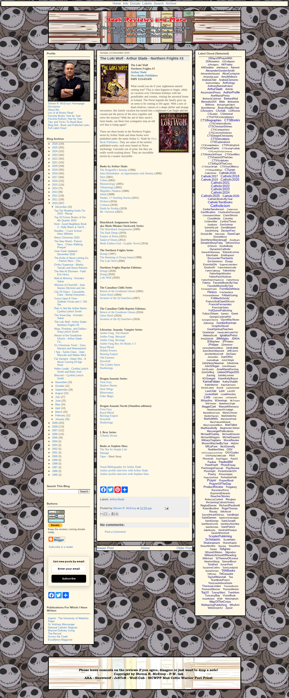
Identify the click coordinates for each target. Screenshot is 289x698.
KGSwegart (208, 378)
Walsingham (231, 598)
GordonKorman (226, 323)
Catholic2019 (209, 179)
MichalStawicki (231, 437)
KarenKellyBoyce (228, 378)
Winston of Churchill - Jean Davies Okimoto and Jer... (70, 286)
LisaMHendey (228, 394)
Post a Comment (115, 531)
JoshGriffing (207, 372)
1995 (55, 474)
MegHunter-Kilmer (230, 428)
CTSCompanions (220, 129)
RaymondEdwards (220, 493)
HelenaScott (210, 335)
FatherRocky (232, 280)
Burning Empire (109, 354)
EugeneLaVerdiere (228, 264)
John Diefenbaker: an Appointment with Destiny (127, 173)
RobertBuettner (211, 508)
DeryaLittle (206, 234)
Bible (222, 101)
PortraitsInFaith (229, 477)
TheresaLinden (211, 586)
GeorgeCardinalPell (220, 316)
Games (225, 313)
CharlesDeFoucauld (229, 212)
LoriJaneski (231, 397)
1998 (55, 463)
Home (117, 3)
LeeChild (210, 391)
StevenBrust (229, 561)
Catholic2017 (209, 176)
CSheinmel (226, 113)
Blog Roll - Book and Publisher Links (69, 125)
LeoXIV (231, 391)
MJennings (221, 400)
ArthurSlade (117, 499)
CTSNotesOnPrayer (211, 154)
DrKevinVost (233, 242)
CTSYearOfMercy (229, 166)
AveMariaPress (220, 95)
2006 (55, 434)
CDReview (234, 110)
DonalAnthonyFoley (212, 242)
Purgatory (231, 487)
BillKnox (209, 104)
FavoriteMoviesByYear (220, 285)
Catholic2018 (230, 176)
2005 (55, 437)
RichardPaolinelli (229, 505)
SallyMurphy (209, 530)
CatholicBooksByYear (220, 199)
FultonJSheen (210, 313)
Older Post (184, 548)
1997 (55, 467)
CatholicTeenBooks (220, 202)
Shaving (222, 546)
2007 (55, 430)
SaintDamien (209, 517)
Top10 (205, 592)
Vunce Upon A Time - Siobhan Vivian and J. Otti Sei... (70, 301)
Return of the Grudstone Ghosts (117, 291)
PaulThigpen (222, 459)
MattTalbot (231, 424)
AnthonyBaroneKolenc (220, 86)
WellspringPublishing (214, 604)
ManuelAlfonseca (228, 406)
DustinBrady (226, 246)
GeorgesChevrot (210, 320)
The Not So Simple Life (113, 449)
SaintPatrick (228, 526)
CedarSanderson (213, 209)
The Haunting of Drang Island (116, 257)
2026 (55, 143)
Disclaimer (54, 106)
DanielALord (211, 227)
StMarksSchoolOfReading (220, 555)
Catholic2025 (210, 196)
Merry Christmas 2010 (66, 237)
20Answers (212, 61)
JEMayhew (213, 341)
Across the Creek (58, 636)
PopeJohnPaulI (211, 477)
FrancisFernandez (220, 304)
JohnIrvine (232, 363)
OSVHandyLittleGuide (215, 455)
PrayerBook (226, 480)
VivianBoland (208, 599)
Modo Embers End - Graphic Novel (120, 243)
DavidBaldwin (228, 227)
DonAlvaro (235, 240)
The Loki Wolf (108, 260)
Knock (220, 387)
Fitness (212, 292)
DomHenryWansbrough (214, 239)
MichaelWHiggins (210, 437)
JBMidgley (222, 338)
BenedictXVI (208, 101)
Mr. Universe (107, 211)
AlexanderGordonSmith (220, 70)
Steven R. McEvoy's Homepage (66, 103)
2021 (55, 162)
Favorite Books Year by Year (64, 115)
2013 (55, 191)
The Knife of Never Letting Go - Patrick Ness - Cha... (71, 260)
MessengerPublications (220, 431)
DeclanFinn (228, 230)
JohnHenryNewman (213, 363)
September (61, 389)
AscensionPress (211, 92)
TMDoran (211, 574)
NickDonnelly (227, 446)
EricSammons (215, 261)
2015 (55, 184)
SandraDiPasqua (227, 530)
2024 (55, 151)
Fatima (206, 282)
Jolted (103, 194)
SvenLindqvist (230, 567)
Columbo (228, 218)
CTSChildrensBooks (220, 123)
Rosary (213, 511)
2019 (55, 169)
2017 (55, 177)
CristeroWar (210, 221)
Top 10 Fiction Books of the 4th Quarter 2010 (70, 219)
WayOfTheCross (220, 601)
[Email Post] (166, 508)
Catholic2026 (231, 196)
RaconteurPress (220, 490)
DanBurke (212, 224)
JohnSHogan (212, 366)
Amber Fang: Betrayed (112, 336)
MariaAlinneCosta (211, 413)
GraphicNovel (220, 325)
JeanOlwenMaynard (213, 350)
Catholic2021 (220, 182)
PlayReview (232, 468)
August (59, 393)
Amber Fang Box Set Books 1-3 (118, 343)
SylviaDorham (212, 571)
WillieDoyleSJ (215, 608)
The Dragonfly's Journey (113, 169)
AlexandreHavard (210, 73)
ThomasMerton (231, 589)
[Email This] (102, 514)
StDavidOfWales (213, 552)
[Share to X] (109, 514)
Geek (234, 313)
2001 (55, 452)
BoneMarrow (208, 108)
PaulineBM (226, 461)
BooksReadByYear (228, 107)
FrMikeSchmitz (220, 298)
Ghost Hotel (106, 294)
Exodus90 (209, 267)
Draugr (104, 253)
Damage (104, 453)
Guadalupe (208, 332)
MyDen (235, 443)
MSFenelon (210, 403)
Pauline (212, 462)
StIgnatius (230, 552)
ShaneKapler (230, 543)
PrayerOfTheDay (220, 483)
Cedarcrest (232, 209)
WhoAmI (234, 604)
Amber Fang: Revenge (112, 340)
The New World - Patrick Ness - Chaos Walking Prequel (68, 244)
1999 (55, 460)
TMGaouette (226, 573)
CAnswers (207, 110)
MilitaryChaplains (211, 440)
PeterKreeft (211, 464)
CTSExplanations (220, 142)
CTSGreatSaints (210, 148)
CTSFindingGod (230, 145)
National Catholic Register (62, 627)
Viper (103, 456)
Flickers (104, 201)
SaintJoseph (228, 520)
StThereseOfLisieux (227, 558)
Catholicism (220, 206)
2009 (55, 422)
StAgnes (225, 549)
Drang (103, 274)
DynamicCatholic (220, 249)
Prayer (211, 480)
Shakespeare (211, 542)
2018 (55, 173)
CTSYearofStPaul (213, 170)
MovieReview (231, 440)
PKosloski (208, 458)
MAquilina (206, 400)
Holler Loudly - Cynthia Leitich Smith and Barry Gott (71, 370)
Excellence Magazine (60, 639)
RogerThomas (230, 508)
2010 (55, 203)
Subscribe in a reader (61, 546)
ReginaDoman (208, 505)
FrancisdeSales (220, 307)
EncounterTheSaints (220, 258)
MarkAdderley (228, 416)
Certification (208, 212)
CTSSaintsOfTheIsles (220, 157)
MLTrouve (235, 400)
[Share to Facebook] (113, 514)
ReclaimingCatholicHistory (220, 502)
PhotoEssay (228, 464)
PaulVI (234, 458)
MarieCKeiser (230, 412)
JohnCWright (228, 360)
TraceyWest (218, 592)
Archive (171, 3)
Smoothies (234, 546)
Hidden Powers (108, 350)
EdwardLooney (231, 252)
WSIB (219, 599)
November (61, 382)
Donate (135, 3)
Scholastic (213, 539)
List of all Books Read (60, 112)
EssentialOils (210, 264)
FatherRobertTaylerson (213, 280)
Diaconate (220, 234)
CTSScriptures (220, 160)
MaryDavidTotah (229, 419)
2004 (55, 441)
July (58, 396)
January (60, 419)
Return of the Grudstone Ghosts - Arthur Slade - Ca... (68, 338)
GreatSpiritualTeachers (220, 329)
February (60, 415)
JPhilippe (213, 344)
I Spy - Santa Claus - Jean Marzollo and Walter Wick (70, 353)
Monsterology (107, 183)
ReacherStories (220, 496)
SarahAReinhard (220, 533)
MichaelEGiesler (231, 434)
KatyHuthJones (228, 385)
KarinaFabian (211, 381)
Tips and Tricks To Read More (65, 121)
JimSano (231, 353)
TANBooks (228, 570)
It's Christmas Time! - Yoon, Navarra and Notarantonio (70, 347)
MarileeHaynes (211, 416)
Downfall (105, 361)
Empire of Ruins (109, 236)
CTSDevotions (220, 139)
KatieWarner (211, 384)
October (60, 385)
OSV (229, 449)
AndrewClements (228, 79)
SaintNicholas (211, 527)
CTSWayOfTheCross (220, 163)
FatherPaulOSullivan (220, 276)
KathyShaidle (230, 381)
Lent (222, 391)
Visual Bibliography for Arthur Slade (120, 466)
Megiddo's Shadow (110, 190)
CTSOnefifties (232, 154)
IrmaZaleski (207, 338)
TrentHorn (233, 592)
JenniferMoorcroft (213, 354)
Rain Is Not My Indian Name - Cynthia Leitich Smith (71, 310)
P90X (232, 455)
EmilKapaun (227, 255)
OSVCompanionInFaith (212, 453)
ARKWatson (222, 67)
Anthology (229, 82)
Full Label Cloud (57, 128)
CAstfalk (221, 110)
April (58, 408)
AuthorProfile (231, 92)
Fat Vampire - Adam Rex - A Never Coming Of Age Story (70, 361)
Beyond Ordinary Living (61, 630)
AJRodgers (213, 64)
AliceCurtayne (231, 73)
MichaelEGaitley (210, 434)
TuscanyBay (212, 595)
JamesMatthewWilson (212, 348)
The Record (54, 633)
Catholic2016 (227, 173)
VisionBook (229, 595)
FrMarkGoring (229, 295)
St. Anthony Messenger (61, 624)
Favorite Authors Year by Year (65, 118)
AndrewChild (209, 79)
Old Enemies (107, 357)
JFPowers (228, 341)
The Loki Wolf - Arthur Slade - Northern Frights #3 (71, 323)
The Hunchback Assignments (116, 229)
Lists (207, 397)
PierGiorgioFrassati (212, 468)
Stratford (213, 564)
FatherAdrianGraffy (227, 267)
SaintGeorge (212, 521)
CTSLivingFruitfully (231, 148)
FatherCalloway (212, 270)
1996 (55, 471)
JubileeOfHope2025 (228, 372)
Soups (213, 549)
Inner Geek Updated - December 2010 (66, 253)
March (59, 411)
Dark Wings (106, 389)
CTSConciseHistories (220, 133)
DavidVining (211, 230)
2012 (55, 195)
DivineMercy (220, 236)
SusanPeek (226, 564)
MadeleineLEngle (227, 403)
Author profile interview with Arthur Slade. (124, 470)
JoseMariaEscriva (227, 369)
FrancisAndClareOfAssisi (220, 301)
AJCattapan (228, 61)
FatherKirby (229, 270)
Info (125, 3)
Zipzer (229, 607)
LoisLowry (218, 397)
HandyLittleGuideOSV (227, 332)
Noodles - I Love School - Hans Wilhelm (68, 232)
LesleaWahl (211, 394)
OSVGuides (232, 452)
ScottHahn (229, 539)
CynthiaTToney (228, 221)
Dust (102, 177)
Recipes (231, 499)
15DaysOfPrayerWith (220, 58)
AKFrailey (227, 64)
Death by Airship (109, 208)
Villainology (107, 187)
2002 (55, 448)
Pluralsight (209, 471)
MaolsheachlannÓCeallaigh (220, 409)
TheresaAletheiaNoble (220, 583)
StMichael (207, 558)
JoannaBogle (212, 360)
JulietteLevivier (226, 375)
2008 (55, 426)
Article (229, 89)
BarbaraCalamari (212, 98)
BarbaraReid (231, 98)
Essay (229, 261)
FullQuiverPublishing (220, 310)
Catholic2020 (230, 179)
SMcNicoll (225, 511)
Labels (147, 3)
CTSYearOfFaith (209, 167)
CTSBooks (232, 120)
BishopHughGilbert (226, 105)
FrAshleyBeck (226, 292)
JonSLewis (208, 369)
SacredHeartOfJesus (213, 514)
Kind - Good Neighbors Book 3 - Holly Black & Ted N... (70, 226)
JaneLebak (232, 347)
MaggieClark (209, 406)
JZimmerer (227, 344)
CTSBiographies (211, 120)
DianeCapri (233, 233)
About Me (53, 109)
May (58, 404)
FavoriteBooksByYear (225, 282)
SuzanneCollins (211, 567)
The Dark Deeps (109, 232)
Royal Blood (107, 347)
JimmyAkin (213, 357)
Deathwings (106, 368)
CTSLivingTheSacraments (220, 151)
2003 (55, 445)
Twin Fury (106, 382)
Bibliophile (233, 101)
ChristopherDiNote (211, 215)
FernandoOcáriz (209, 289)
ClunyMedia (213, 218)
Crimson (104, 204)
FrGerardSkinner (211, 295)
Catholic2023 (220, 189)
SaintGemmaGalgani (229, 518)
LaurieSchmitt (232, 388)
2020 (55, 166)
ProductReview (213, 486)
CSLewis (213, 113)
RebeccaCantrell (214, 499)
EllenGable (212, 255)
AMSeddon (207, 67)
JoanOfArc (227, 356)
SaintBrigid (233, 514)
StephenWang (211, 561)
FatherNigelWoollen (220, 273)
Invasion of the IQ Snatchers (116, 298)
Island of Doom (108, 239)
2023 (55, 155)
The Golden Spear (110, 364)
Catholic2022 (220, 186)
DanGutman (226, 224)
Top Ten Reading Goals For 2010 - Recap (69, 212)
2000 (55, 456)
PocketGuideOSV (227, 471)
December (61, 206)
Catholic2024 (220, 192)
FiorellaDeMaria (229, 288)
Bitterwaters (106, 392)
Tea (231, 577)
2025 (55, 147)
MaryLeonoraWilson (212, 425)
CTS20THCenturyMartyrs (220, 117)
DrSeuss (212, 246)
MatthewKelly (209, 427)
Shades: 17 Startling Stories (115, 197)
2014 (55, 188)
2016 (55, 180)
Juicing (210, 375)
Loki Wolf (105, 277)
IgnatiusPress (228, 335)
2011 (55, 199)
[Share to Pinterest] (117, 514)
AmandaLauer (211, 76)
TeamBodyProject (220, 580)
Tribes (103, 180)
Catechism (210, 173)
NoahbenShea (216, 449)
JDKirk (236, 338)
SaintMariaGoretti (209, 524)
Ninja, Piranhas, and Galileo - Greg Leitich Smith (70, 330)
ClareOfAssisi (230, 215)
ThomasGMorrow (211, 589)
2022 (55, 158)
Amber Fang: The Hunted (114, 333)
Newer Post (105, 548)
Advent (235, 67)
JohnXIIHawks (229, 366)
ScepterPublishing (220, 536)
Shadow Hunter (108, 385)
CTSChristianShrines (220, 126)
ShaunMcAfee (207, 546)
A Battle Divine (108, 435)
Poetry (212, 474)
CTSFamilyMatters (210, 145)
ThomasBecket (231, 586)
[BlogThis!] (106, 514)
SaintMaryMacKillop (230, 524)
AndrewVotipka (213, 83)
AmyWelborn (229, 76)
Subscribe (69, 578)
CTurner (230, 169)
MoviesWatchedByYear (215, 443)
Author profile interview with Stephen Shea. (125, 474)
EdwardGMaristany (211, 252)
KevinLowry (207, 387)
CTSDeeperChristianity (220, 135)
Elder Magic (107, 396)
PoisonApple (226, 474)
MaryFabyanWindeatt (220, 422)
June (58, 400)
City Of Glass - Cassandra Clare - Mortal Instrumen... (70, 293)
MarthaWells (211, 418)
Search (159, 3)
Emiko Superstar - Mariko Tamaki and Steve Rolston (70, 266)
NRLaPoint (211, 446)
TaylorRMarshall (217, 577)
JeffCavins (232, 350)
